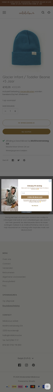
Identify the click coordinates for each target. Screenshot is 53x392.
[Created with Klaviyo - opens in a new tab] (26, 212)
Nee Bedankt (35, 205)
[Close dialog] (50, 181)
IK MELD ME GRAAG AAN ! (35, 197)
